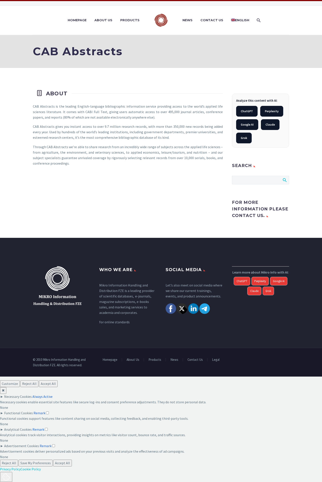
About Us (103, 20)
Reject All (29, 383)
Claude (270, 124)
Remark (39, 413)
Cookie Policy (31, 469)
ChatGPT (247, 111)
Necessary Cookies (18, 396)
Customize (10, 383)
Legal (215, 359)
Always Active (42, 396)
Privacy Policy (10, 469)
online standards (117, 322)
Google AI (247, 124)
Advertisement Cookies (21, 446)
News (187, 20)
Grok (244, 138)
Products (130, 20)
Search (284, 180)
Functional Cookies (18, 413)
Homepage (77, 20)
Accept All (48, 383)
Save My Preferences (35, 463)
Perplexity (272, 111)
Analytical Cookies (18, 429)
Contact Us (211, 20)
